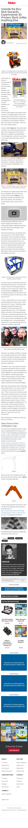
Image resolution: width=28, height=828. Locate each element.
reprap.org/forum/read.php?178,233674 (13, 443)
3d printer (10, 538)
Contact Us (20, 778)
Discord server (23, 580)
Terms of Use (18, 808)
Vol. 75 (16, 101)
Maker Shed (20, 768)
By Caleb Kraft (10, 43)
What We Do (5, 765)
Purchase (4, 778)
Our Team (4, 762)
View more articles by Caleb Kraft (10, 574)
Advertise (19, 781)
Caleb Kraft (5, 562)
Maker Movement (7, 771)
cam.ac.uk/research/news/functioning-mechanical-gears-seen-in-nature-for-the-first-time (13, 513)
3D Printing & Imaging (14, 24)
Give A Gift (5, 781)
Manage (4, 784)
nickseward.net (13, 534)
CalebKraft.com (16, 572)
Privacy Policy (10, 808)
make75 (5, 541)
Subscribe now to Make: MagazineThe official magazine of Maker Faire (14, 589)
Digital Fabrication (14, 26)
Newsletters (5, 787)
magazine (21, 762)
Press (18, 787)
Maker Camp (20, 771)
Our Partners (5, 768)
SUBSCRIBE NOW (14, 750)
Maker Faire (20, 765)
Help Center (20, 784)
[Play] (14, 150)
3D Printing (19, 538)
